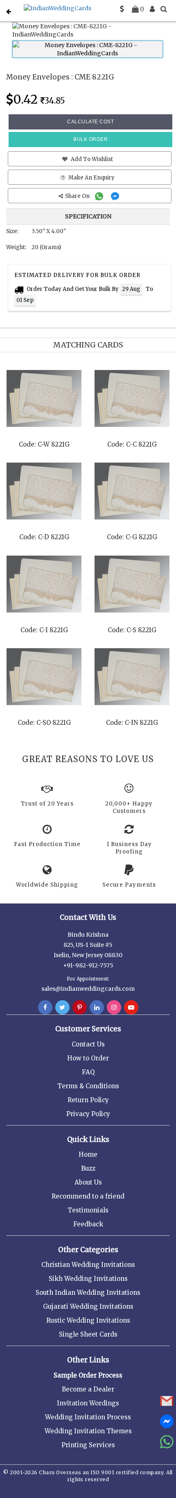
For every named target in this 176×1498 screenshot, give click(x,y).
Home (88, 1154)
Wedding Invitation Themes (88, 1431)
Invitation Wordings (88, 1403)
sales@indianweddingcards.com (88, 988)
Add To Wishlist (91, 159)
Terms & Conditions (88, 1086)
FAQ (88, 1072)
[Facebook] (45, 1007)
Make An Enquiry (91, 177)
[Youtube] (131, 1007)
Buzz (88, 1168)
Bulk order (90, 139)
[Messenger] (116, 196)
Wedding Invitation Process (88, 1417)
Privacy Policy (88, 1114)
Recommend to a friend (88, 1196)
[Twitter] (62, 1007)
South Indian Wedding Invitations (88, 1292)
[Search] (164, 9)
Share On (78, 196)
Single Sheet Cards (88, 1334)
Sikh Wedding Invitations (88, 1278)
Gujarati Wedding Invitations (88, 1306)
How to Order (88, 1058)
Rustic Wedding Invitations (88, 1320)
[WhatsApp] (100, 196)
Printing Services (88, 1445)
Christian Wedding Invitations (88, 1265)
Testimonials (88, 1210)
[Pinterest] (80, 1007)
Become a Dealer (88, 1389)
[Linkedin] (97, 1007)
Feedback (88, 1224)
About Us (88, 1182)
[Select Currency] (122, 9)
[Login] (152, 9)
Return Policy (88, 1100)
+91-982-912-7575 (88, 965)
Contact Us (88, 1044)
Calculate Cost (90, 122)
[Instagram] (114, 1007)
